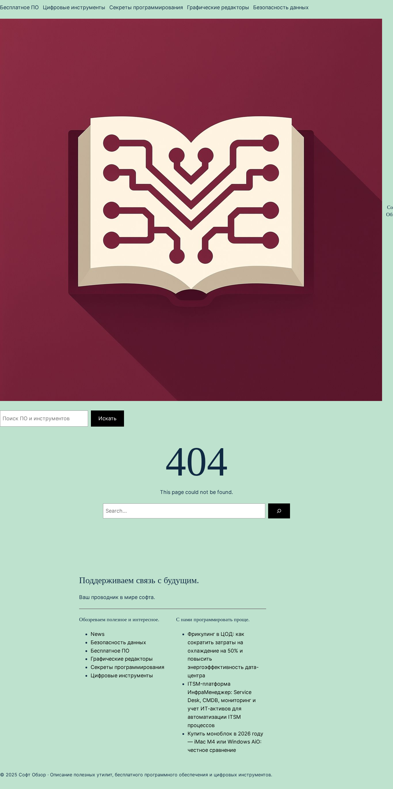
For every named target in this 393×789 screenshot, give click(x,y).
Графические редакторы (122, 659)
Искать (107, 418)
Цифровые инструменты (122, 675)
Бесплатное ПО (110, 651)
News (97, 634)
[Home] (191, 211)
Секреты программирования (127, 667)
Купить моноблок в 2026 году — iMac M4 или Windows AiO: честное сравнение (225, 742)
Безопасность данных (118, 642)
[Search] (279, 510)
